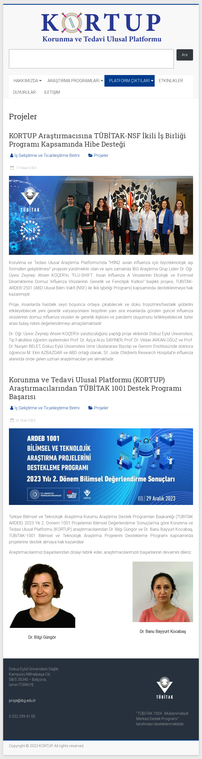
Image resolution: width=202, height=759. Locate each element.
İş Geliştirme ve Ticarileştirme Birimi (46, 155)
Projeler (101, 155)
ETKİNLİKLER (171, 80)
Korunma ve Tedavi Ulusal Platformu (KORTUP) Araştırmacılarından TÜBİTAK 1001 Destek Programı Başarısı (95, 388)
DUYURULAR (24, 92)
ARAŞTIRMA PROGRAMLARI (74, 80)
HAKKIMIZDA (26, 80)
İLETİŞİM (52, 92)
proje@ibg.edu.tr (22, 700)
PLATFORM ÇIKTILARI (129, 80)
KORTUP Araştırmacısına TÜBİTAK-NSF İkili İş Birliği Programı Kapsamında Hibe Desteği (97, 139)
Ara (185, 55)
